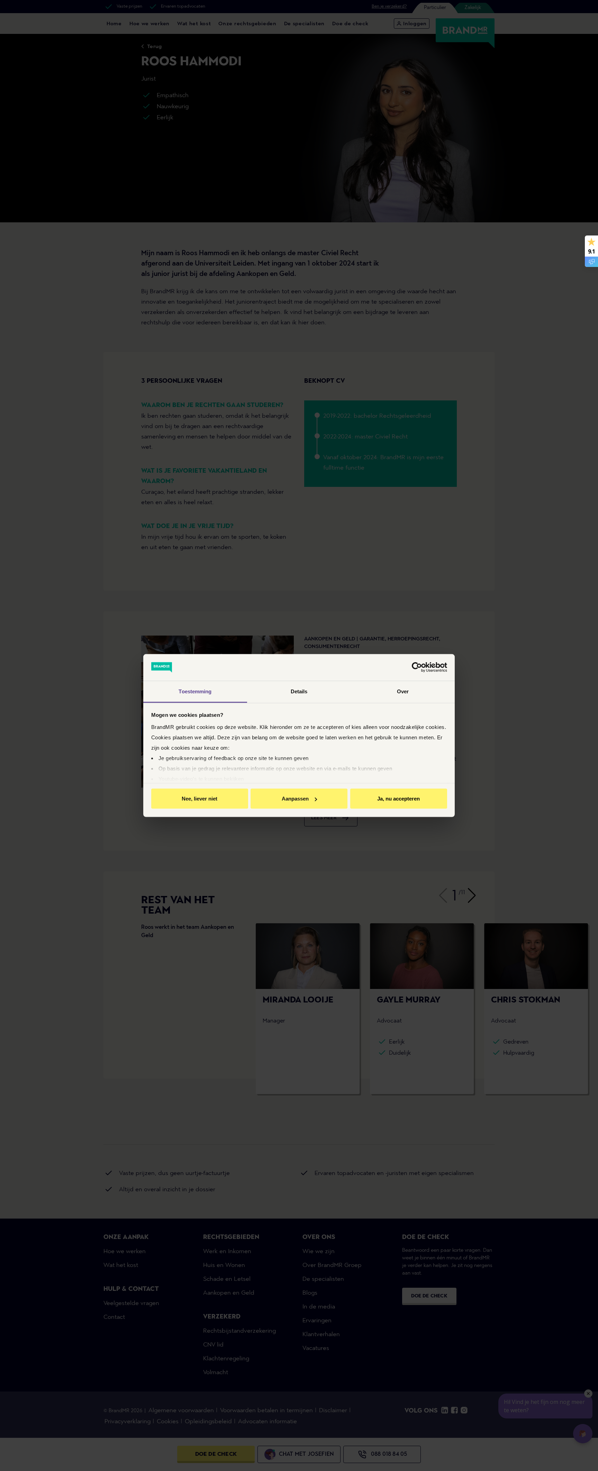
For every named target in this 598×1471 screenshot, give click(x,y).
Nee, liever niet (199, 799)
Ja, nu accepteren (398, 799)
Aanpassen (295, 799)
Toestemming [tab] (195, 691)
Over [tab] (403, 691)
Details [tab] (299, 691)
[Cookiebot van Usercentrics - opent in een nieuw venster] (417, 667)
